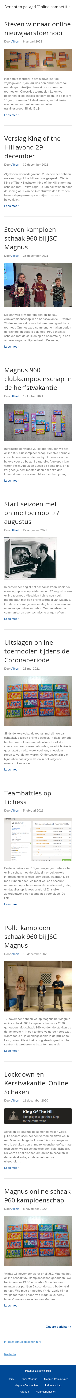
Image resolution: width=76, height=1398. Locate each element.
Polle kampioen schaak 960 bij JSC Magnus (30, 936)
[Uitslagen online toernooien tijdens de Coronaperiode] (38, 700)
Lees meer (11, 115)
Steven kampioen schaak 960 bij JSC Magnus (30, 238)
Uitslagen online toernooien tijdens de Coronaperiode (36, 651)
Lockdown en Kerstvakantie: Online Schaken (36, 1083)
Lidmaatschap (53, 1385)
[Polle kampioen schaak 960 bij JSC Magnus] (38, 986)
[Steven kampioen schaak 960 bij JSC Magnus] (38, 285)
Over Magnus (29, 1379)
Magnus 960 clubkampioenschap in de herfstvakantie (38, 379)
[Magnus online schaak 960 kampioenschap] (38, 1241)
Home (11, 1379)
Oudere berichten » (59, 1326)
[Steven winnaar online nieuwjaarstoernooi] (38, 60)
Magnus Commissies (56, 1379)
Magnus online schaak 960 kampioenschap (37, 1195)
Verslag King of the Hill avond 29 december (32, 147)
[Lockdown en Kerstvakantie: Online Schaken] (38, 1115)
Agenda (24, 1391)
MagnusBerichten (46, 1391)
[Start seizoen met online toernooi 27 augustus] (30, 558)
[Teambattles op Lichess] (38, 839)
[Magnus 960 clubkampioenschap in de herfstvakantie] (38, 422)
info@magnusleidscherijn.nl (22, 1341)
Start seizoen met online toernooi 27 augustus (32, 513)
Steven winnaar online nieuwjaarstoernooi (37, 28)
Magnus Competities (26, 1385)
